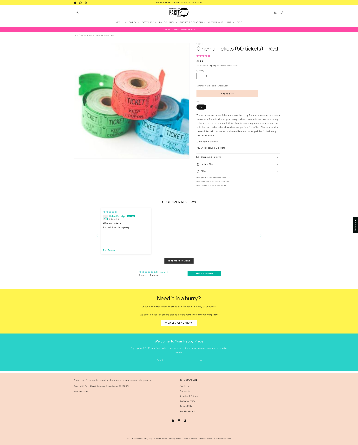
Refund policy (161, 439)
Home (76, 35)
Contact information (222, 439)
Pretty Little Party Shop (143, 439)
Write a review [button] (204, 273)
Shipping (212, 65)
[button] (77, 12)
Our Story (184, 386)
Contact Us (185, 391)
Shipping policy (205, 439)
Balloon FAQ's (186, 406)
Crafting (84, 35)
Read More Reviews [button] (179, 260)
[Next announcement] (220, 2)
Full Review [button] (109, 250)
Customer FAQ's (187, 401)
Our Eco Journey (188, 411)
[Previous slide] (97, 235)
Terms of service (190, 439)
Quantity (200, 70)
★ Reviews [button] (355, 225)
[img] (110, 212)
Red (201, 107)
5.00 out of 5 (161, 272)
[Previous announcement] (138, 2)
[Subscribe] (201, 360)
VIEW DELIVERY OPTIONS (179, 322)
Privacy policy (175, 439)
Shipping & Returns (189, 396)
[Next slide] (260, 235)
